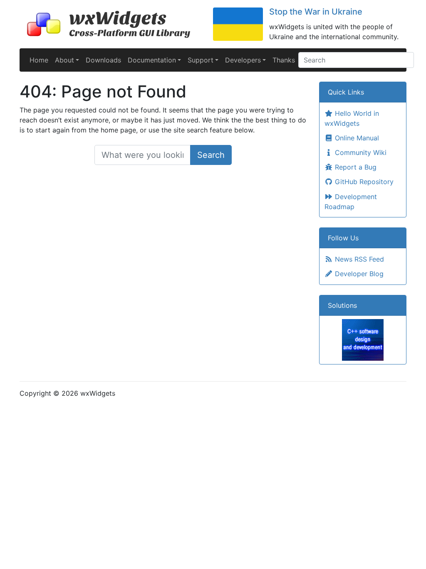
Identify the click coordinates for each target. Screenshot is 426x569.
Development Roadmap (350, 201)
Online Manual (356, 138)
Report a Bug (354, 167)
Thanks (283, 60)
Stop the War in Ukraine (315, 12)
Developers (243, 60)
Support (200, 60)
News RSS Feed (358, 259)
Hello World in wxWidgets (351, 118)
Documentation (152, 60)
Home (39, 60)
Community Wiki (359, 152)
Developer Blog (358, 274)
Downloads (103, 60)
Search (211, 155)
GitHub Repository (363, 181)
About (64, 60)
